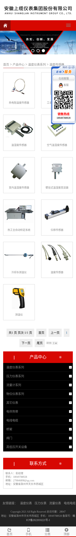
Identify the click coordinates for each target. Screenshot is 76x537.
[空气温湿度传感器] (57, 129)
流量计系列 (13, 385)
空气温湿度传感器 (57, 145)
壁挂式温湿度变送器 (57, 187)
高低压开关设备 (16, 447)
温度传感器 (56, 64)
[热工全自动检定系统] (19, 214)
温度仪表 (26, 503)
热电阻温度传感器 (19, 102)
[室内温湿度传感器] (19, 171)
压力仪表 (40, 503)
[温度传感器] (57, 256)
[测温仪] (19, 298)
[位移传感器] (57, 214)
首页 (6, 64)
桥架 (9, 429)
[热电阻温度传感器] (19, 86)
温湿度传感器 (19, 145)
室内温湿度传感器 (19, 187)
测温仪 (19, 314)
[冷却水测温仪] (19, 256)
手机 (28, 534)
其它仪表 (12, 402)
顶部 (66, 534)
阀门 (9, 438)
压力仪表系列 (15, 376)
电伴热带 (12, 411)
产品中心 (18, 64)
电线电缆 (12, 420)
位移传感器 (57, 230)
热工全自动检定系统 (19, 230)
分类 (47, 534)
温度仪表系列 (37, 64)
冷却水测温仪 (19, 272)
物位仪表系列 (15, 393)
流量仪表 (55, 503)
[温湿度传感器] (19, 129)
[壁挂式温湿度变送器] (57, 171)
